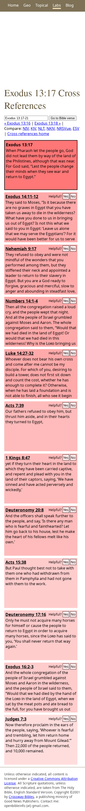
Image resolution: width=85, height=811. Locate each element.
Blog (70, 5)
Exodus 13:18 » (47, 123)
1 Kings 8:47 (17, 457)
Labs (57, 5)
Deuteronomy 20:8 (24, 510)
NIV (26, 128)
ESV (76, 128)
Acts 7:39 (14, 405)
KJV (33, 128)
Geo (27, 5)
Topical (41, 5)
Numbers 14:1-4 (21, 301)
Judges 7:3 (15, 719)
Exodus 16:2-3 (19, 666)
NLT (41, 128)
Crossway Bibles (21, 796)
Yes (65, 196)
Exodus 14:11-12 (21, 196)
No (73, 196)
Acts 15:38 (15, 562)
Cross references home (28, 133)
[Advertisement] (42, 49)
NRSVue (64, 128)
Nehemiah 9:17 (20, 248)
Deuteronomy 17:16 (25, 614)
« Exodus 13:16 (17, 123)
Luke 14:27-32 (19, 353)
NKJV (51, 128)
